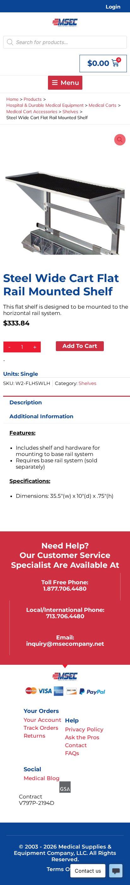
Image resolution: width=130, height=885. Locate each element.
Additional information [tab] (41, 416)
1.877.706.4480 (64, 588)
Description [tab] (25, 402)
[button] (120, 139)
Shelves (87, 383)
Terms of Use (65, 869)
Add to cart (79, 346)
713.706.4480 (65, 616)
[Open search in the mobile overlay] (65, 42)
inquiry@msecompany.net (65, 643)
